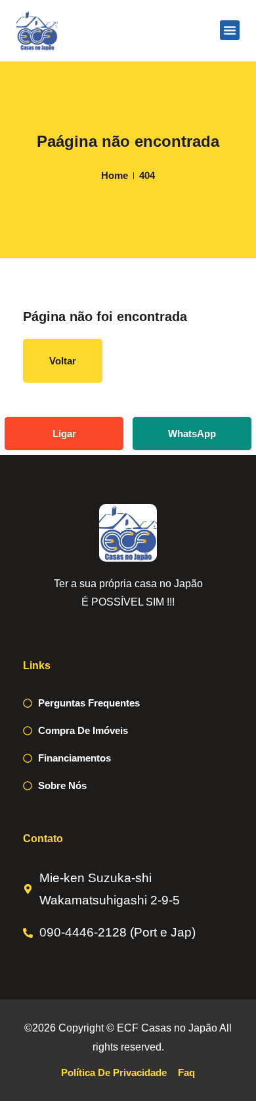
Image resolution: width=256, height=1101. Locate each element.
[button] (230, 30)
